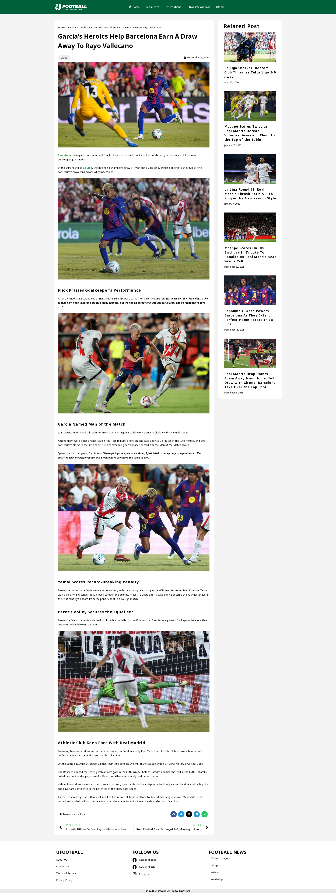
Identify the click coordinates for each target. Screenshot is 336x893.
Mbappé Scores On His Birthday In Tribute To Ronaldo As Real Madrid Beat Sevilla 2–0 (250, 254)
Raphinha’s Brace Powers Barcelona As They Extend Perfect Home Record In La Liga (248, 317)
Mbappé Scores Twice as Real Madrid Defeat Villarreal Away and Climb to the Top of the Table (249, 133)
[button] (173, 814)
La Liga (87, 167)
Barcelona (64, 155)
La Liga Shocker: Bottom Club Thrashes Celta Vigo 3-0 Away (250, 72)
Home (61, 27)
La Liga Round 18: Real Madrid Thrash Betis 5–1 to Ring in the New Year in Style (250, 193)
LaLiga (72, 27)
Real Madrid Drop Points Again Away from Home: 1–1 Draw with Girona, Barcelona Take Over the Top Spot (250, 380)
